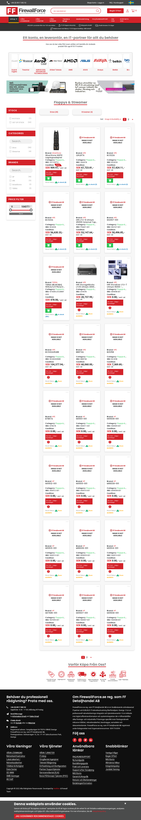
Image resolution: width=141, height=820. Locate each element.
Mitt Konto (77, 773)
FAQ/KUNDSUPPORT (100, 19)
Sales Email (34, 716)
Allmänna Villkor (113, 763)
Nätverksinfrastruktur (15, 756)
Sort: (102, 119)
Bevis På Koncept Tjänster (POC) (54, 776)
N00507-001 (82, 613)
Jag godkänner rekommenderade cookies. (39, 816)
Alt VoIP (9, 779)
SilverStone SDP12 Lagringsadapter (53, 156)
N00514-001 (112, 548)
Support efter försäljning (83, 770)
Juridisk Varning (113, 769)
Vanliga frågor (112, 753)
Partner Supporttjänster (50, 769)
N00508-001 (113, 613)
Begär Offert (115, 10)
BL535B (110, 352)
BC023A (49, 220)
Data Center (11, 769)
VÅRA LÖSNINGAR (24, 20)
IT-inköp (43, 756)
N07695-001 (51, 613)
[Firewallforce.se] (26, 11)
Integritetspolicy (113, 766)
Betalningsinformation (82, 783)
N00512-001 (51, 483)
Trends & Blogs (66, 20)
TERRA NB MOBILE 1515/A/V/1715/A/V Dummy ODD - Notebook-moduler (55, 286)
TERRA (21, 188)
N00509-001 (113, 419)
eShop (12, 19)
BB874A (80, 352)
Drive (21, 147)
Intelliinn (56, 789)
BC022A (111, 155)
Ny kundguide (78, 760)
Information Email (19, 716)
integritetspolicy (99, 811)
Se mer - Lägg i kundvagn (51, 173)
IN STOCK (21, 118)
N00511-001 (81, 419)
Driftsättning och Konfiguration (53, 766)
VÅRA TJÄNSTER (39, 20)
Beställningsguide (80, 763)
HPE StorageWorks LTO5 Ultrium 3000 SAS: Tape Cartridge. (86, 286)
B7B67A (49, 419)
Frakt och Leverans (81, 767)
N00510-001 (81, 483)
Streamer (21, 151)
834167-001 (112, 220)
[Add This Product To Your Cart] (48, 178)
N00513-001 (51, 548)
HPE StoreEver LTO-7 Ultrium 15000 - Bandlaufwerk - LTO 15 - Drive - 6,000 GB (117, 286)
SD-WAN (10, 772)
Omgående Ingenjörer (49, 759)
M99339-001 (82, 548)
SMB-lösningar (12, 776)
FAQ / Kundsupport (116, 3)
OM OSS (113, 20)
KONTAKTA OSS (124, 20)
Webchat (31, 723)
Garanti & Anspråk (80, 776)
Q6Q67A (80, 155)
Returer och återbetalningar (85, 780)
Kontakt (19, 723)
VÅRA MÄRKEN (53, 20)
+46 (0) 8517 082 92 (18, 3)
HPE (21, 181)
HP (21, 177)
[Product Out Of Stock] (79, 310)
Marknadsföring (82, 19)
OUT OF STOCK (21, 122)
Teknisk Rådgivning (48, 763)
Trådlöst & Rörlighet (15, 766)
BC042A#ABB (52, 352)
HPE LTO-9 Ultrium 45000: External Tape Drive (86, 221)
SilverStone (21, 184)
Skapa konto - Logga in (95, 3)
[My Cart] (133, 10)
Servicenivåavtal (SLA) (49, 772)
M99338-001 (113, 483)
